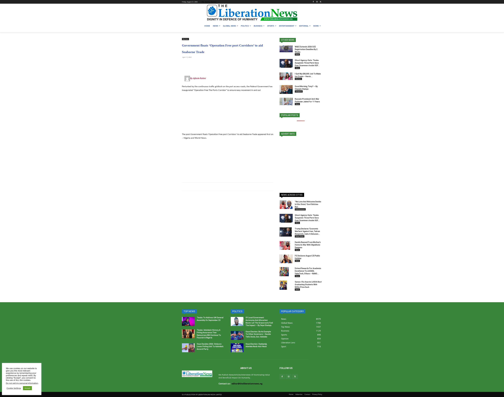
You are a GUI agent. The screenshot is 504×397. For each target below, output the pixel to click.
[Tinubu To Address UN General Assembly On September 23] (188, 321)
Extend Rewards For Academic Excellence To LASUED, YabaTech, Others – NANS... (308, 271)
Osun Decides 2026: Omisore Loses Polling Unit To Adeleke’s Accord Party (210, 346)
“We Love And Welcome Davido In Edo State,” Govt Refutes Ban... (308, 204)
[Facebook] (313, 1)
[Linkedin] (214, 63)
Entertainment (300, 209)
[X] (320, 1)
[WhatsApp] (184, 63)
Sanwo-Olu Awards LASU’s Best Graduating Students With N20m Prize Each (308, 284)
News (297, 54)
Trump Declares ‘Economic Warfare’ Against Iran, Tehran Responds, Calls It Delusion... (307, 231)
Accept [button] (27, 388)
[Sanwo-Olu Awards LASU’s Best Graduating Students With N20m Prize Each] (283, 285)
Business (185, 39)
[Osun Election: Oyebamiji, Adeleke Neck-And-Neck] (237, 347)
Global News (300, 236)
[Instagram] (316, 1)
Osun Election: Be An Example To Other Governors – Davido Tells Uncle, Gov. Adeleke (258, 334)
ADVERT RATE (288, 134)
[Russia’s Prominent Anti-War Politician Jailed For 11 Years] (286, 101)
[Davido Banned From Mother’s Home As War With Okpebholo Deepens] (285, 245)
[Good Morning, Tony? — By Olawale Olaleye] (286, 89)
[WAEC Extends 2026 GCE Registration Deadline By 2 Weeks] (286, 48)
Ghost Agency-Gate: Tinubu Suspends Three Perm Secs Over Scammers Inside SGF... (307, 63)
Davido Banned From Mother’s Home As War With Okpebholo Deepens (308, 245)
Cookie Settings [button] (14, 388)
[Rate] (301, 163)
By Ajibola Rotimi (198, 78)
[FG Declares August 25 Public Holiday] (286, 258)
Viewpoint (299, 91)
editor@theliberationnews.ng (247, 383)
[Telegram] (190, 63)
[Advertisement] (227, 114)
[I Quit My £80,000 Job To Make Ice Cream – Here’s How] (286, 76)
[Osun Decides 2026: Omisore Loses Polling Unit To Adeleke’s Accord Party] (188, 347)
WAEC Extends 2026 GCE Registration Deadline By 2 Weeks (306, 49)
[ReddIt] (208, 63)
